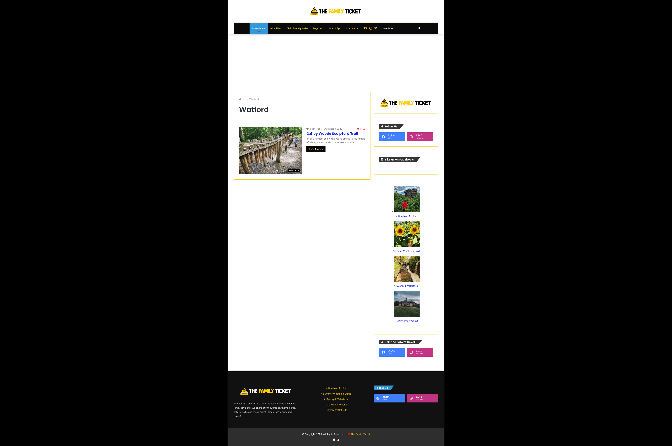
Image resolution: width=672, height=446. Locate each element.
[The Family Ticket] (336, 11)
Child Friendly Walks (297, 28)
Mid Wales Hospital (407, 320)
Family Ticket (315, 128)
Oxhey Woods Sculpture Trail (332, 133)
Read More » (316, 149)
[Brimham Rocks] (407, 211)
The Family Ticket (360, 434)
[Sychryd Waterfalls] (407, 281)
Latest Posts (258, 28)
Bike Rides (276, 28)
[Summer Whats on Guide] (407, 246)
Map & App (335, 28)
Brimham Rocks (407, 216)
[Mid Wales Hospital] (407, 316)
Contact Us (352, 28)
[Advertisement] (336, 62)
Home (244, 99)
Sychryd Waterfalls (407, 285)
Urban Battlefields (337, 410)
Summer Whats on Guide (407, 251)
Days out (318, 28)
